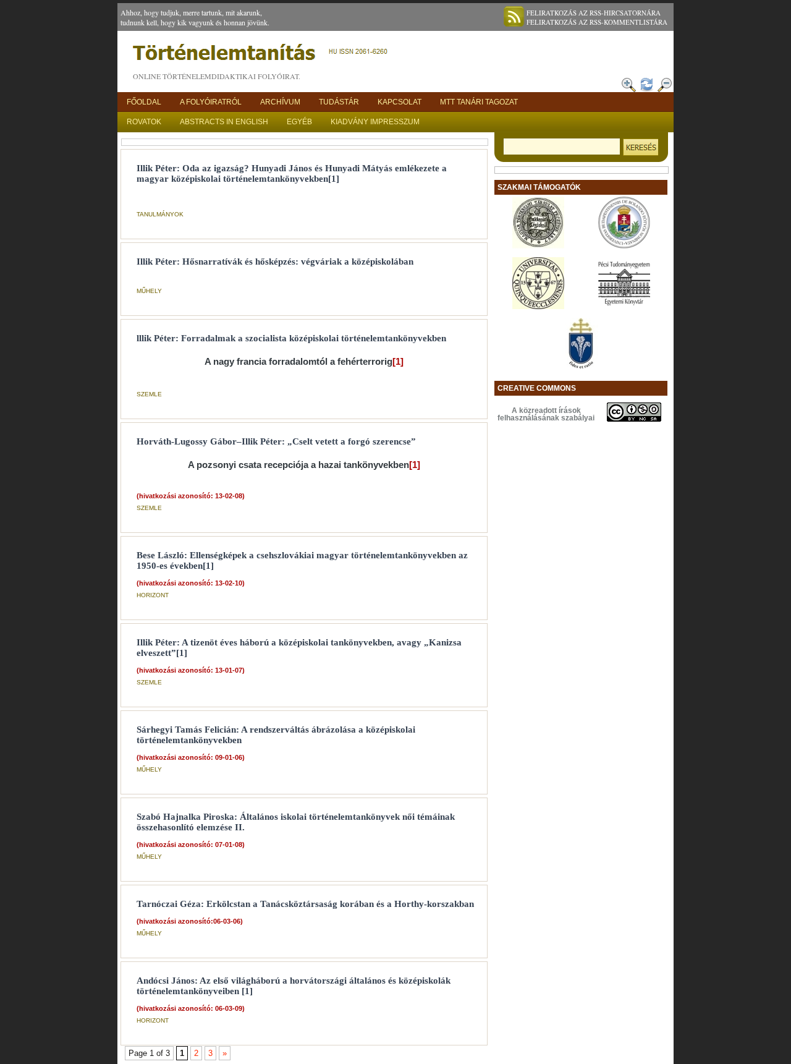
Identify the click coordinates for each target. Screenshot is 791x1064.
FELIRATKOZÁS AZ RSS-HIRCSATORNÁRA (594, 12)
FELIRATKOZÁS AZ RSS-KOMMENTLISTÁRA (597, 22)
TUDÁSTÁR (339, 102)
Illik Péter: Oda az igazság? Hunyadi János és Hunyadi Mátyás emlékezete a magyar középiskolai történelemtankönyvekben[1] (292, 173)
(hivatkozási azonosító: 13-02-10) (191, 583)
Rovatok (144, 121)
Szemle (149, 394)
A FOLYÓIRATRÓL (211, 102)
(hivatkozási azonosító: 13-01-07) (191, 670)
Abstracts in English (224, 121)
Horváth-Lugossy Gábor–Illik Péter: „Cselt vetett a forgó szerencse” (276, 441)
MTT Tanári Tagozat (479, 102)
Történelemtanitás (263, 55)
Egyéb (299, 121)
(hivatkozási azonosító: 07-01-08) (191, 844)
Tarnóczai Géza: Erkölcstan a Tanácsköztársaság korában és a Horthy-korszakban (305, 904)
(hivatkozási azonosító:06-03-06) (190, 921)
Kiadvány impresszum (375, 121)
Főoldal (144, 102)
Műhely (149, 290)
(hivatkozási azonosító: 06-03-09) (191, 1008)
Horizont (153, 595)
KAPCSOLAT (399, 102)
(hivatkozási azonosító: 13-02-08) (191, 496)
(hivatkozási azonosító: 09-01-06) (191, 757)
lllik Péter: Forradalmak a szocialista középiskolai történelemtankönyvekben (291, 338)
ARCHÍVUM (280, 102)
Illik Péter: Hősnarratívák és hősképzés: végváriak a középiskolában (275, 261)
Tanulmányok (160, 214)
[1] (398, 361)
